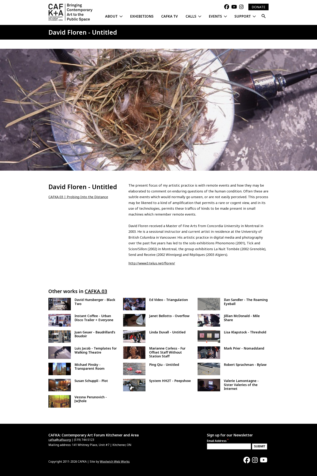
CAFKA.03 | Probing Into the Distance (78, 197)
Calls (191, 16)
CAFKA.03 (96, 291)
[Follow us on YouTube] (234, 7)
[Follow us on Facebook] (226, 7)
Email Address (217, 441)
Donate (258, 7)
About (111, 16)
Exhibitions (142, 16)
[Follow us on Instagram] (241, 7)
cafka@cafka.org (59, 440)
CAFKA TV (169, 16)
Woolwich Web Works (115, 462)
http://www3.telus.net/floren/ (151, 263)
